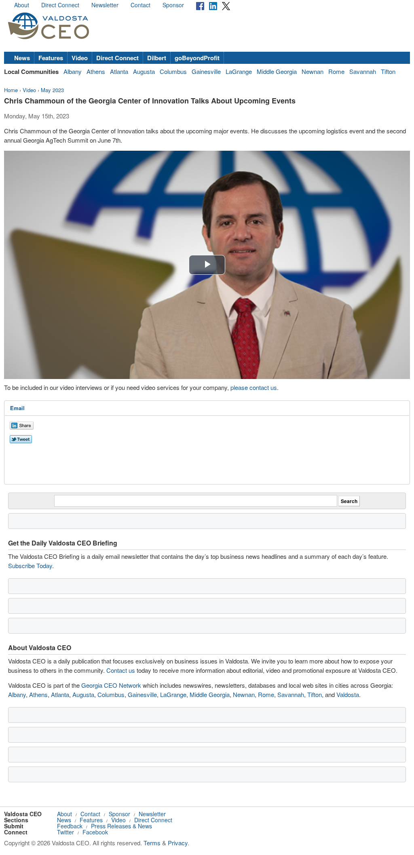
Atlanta (119, 71)
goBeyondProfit (197, 57)
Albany (72, 71)
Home (11, 90)
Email (17, 408)
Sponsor (173, 5)
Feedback (69, 826)
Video (80, 57)
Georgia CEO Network (111, 685)
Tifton (388, 71)
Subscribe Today (30, 565)
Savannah (362, 71)
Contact (140, 5)
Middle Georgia (277, 71)
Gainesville (206, 71)
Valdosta (347, 694)
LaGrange (239, 71)
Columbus (173, 71)
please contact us (253, 387)
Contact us (120, 670)
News (22, 57)
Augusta (144, 71)
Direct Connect (60, 5)
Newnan (312, 71)
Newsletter (104, 5)
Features (50, 57)
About (21, 5)
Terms (152, 842)
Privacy (178, 842)
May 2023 (52, 90)
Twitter (65, 832)
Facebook (95, 832)
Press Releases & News (121, 826)
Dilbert (156, 57)
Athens (96, 71)
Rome (336, 71)
